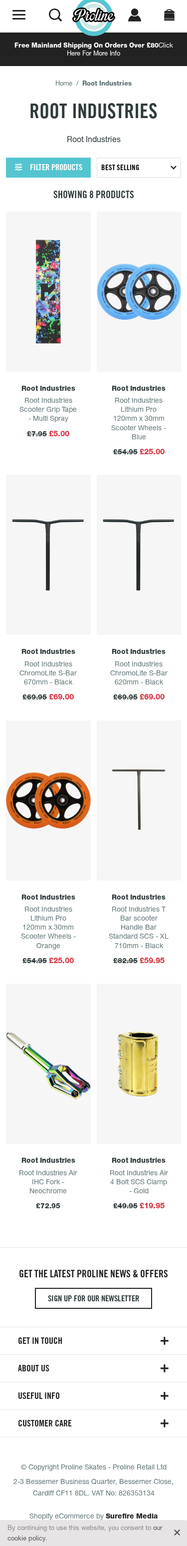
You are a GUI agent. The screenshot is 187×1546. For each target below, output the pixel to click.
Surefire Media (132, 1516)
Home (63, 83)
